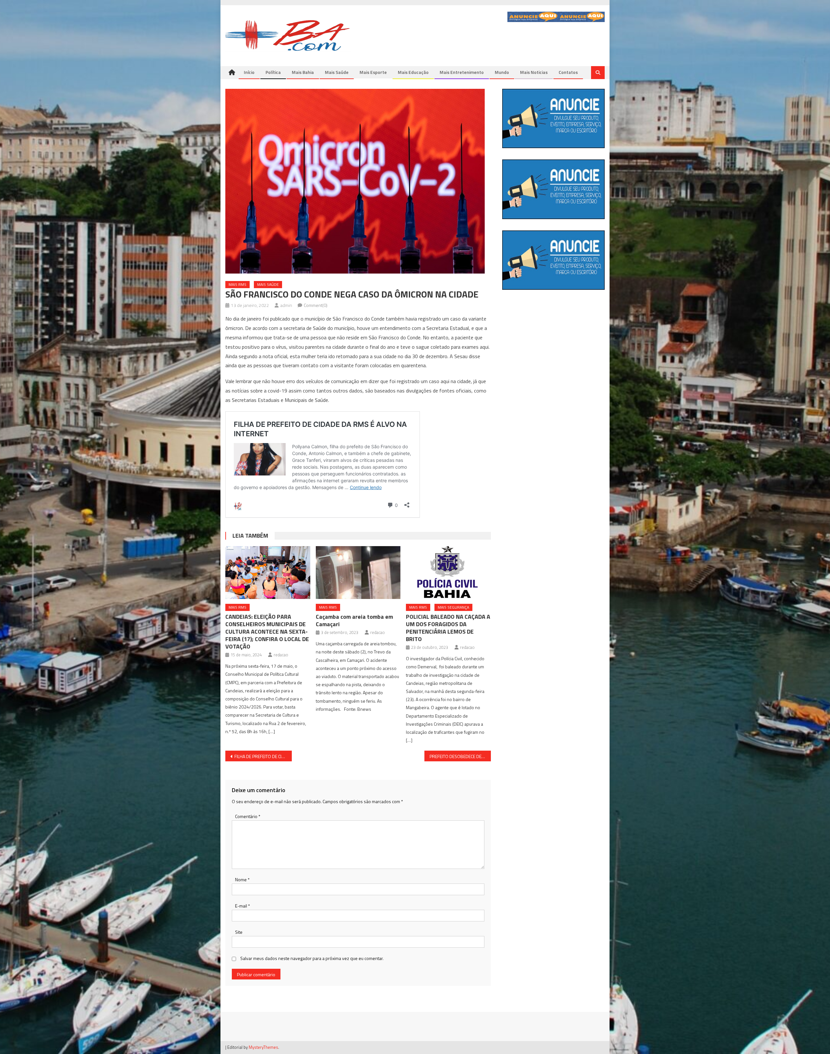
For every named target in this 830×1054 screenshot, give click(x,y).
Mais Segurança (453, 607)
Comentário (247, 816)
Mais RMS (237, 284)
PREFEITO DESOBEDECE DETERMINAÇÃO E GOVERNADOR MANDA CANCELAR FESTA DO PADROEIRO (460, 756)
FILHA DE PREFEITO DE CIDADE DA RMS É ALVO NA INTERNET (263, 756)
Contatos (568, 72)
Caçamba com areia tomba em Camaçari (354, 620)
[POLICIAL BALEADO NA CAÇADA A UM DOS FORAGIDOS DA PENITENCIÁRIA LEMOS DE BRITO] (448, 572)
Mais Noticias (534, 72)
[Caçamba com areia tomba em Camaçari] (358, 572)
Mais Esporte (373, 72)
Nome (242, 879)
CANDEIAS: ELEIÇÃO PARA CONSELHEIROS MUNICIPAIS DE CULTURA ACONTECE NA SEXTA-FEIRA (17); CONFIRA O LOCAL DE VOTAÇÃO (267, 631)
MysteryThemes (263, 1047)
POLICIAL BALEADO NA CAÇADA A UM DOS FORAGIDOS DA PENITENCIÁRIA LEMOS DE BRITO (448, 627)
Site (239, 932)
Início (249, 72)
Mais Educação (413, 72)
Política (273, 72)
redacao (281, 654)
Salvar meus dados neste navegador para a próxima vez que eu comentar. (312, 958)
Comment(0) (315, 305)
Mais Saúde (337, 72)
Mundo (502, 72)
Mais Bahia (303, 72)
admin (286, 305)
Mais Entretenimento (462, 72)
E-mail (242, 905)
